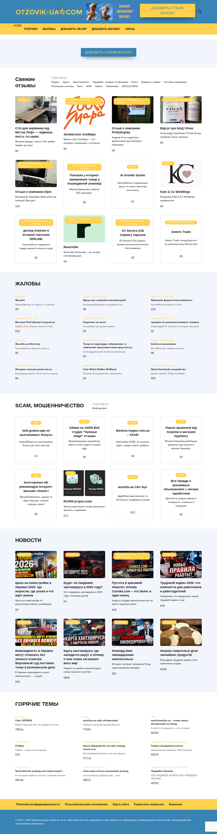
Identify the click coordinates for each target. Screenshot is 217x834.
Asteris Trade (181, 232)
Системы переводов (175, 82)
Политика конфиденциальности (38, 804)
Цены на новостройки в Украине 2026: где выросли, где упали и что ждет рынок (34, 589)
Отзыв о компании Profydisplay (126, 130)
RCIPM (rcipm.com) (78, 501)
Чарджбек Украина (162, 771)
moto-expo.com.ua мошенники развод (105, 771)
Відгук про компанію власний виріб (104, 300)
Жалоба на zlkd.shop (27, 344)
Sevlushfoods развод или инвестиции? (39, 771)
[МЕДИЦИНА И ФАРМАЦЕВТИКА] (181, 121)
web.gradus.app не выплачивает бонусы (36, 433)
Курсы (66, 82)
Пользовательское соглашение (86, 804)
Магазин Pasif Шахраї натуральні (35, 322)
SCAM (23, 405)
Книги (135, 82)
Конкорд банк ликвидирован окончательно (123, 655)
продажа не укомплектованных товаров (175, 322)
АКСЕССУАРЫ (130, 86)
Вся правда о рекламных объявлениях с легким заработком (181, 487)
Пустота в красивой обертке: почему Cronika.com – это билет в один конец (131, 589)
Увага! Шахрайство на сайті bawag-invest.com (104, 747)
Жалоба (20, 300)
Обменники (112, 86)
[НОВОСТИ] (36, 576)
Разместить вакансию (149, 804)
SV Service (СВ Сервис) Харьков (133, 233)
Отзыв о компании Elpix (33, 192)
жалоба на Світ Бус (132, 487)
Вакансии (175, 804)
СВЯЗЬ (130, 29)
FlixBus (19, 745)
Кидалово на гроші (94, 322)
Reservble (71, 247)
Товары (55, 82)
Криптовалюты (81, 82)
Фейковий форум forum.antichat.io (171, 300)
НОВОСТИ (28, 540)
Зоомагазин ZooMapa (80, 134)
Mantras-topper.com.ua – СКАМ (133, 433)
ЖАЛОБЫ (49, 29)
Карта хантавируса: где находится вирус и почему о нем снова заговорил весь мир (84, 657)
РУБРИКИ (30, 29)
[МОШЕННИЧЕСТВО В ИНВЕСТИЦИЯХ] (132, 576)
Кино (80, 86)
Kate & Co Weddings (175, 192)
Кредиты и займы (151, 82)
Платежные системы (62, 86)
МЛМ (89, 86)
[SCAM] (84, 494)
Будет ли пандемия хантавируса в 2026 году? (83, 585)
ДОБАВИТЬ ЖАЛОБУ (106, 29)
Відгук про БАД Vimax (176, 128)
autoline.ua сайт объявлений (100, 720)
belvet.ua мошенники (163, 344)
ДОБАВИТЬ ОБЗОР (74, 29)
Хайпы (98, 86)
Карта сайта (121, 804)
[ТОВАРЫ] (36, 121)
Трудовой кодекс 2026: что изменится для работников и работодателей (180, 587)
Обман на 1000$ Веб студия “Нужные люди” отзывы (84, 432)
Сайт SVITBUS (23, 720)
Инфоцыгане (99, 408)
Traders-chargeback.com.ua (167, 745)
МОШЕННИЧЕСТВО (59, 405)
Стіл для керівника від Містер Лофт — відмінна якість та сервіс (33, 132)
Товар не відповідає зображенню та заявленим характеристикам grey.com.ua (107, 346)
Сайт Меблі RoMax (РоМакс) (100, 369)
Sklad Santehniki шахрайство (168, 369)
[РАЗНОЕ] (181, 185)
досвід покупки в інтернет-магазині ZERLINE (36, 234)
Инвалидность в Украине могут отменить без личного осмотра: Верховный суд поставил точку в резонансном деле (35, 659)
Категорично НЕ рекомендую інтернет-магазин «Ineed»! (36, 486)
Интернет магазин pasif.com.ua (33, 369)
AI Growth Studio (132, 175)
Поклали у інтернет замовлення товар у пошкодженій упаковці (84, 179)
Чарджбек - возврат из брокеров (110, 82)
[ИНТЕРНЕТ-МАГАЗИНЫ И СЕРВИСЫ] (84, 127)
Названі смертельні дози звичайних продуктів (179, 653)
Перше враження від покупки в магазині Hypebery (181, 432)
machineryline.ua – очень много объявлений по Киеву (169, 722)
